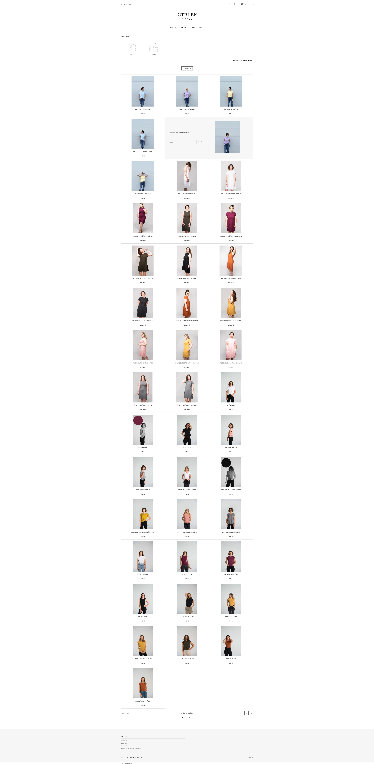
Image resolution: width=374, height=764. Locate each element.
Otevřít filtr (187, 68)
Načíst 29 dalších (187, 713)
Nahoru (126, 713)
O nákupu (124, 740)
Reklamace (124, 743)
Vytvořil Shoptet (249, 757)
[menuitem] (173, 27)
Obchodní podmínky (126, 746)
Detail (200, 141)
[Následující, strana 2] (246, 713)
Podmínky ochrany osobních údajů (131, 748)
